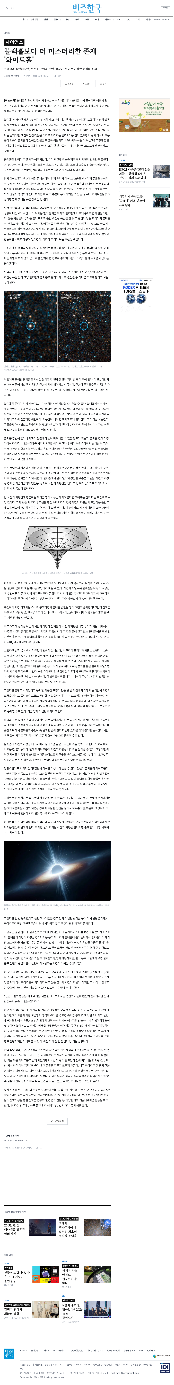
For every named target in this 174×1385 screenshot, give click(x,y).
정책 (77, 19)
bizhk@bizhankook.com (127, 1373)
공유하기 (59, 1121)
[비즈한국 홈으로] (87, 8)
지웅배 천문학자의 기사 (15, 1211)
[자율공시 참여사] (165, 1368)
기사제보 (45, 1350)
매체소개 (23, 1350)
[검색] (12, 8)
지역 (138, 19)
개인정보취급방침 (76, 1350)
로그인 (165, 8)
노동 (87, 19)
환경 (128, 19)
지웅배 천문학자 (11, 76)
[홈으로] (9, 1354)
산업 (46, 19)
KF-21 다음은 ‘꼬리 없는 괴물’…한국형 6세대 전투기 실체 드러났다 (134, 171)
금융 (55, 19)
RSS (141, 1350)
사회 (118, 19)
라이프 (149, 19)
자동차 (107, 19)
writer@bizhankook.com (16, 1140)
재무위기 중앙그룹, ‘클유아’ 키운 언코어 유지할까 (132, 200)
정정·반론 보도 (129, 1350)
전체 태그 (151, 1350)
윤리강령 (34, 1350)
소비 (97, 19)
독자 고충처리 (59, 1350)
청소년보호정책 (113, 1350)
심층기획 (34, 19)
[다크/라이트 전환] (6, 8)
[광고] (144, 115)
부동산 (66, 19)
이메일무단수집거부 (95, 1350)
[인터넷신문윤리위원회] (161, 1356)
